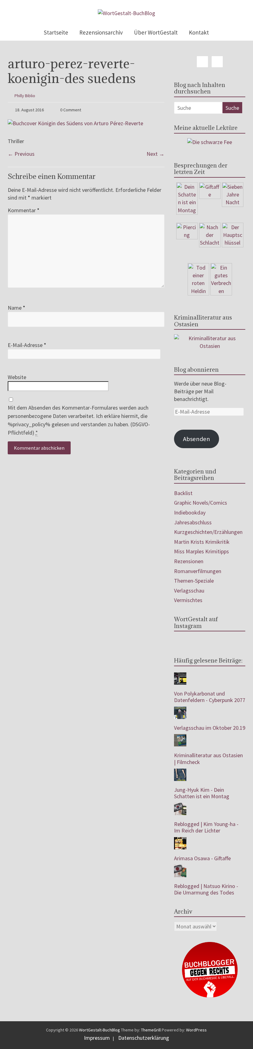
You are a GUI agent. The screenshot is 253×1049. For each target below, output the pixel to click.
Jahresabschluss (193, 522)
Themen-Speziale (194, 580)
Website (17, 377)
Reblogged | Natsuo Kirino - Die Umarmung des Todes (206, 889)
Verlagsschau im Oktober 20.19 (209, 727)
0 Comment (70, 110)
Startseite (56, 32)
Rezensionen (188, 561)
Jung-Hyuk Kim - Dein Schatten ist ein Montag (201, 793)
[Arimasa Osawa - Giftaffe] (180, 840)
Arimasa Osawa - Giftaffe (202, 858)
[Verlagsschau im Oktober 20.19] (180, 709)
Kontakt (199, 32)
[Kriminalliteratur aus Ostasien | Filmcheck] (180, 737)
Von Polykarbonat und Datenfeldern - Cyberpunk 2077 (209, 697)
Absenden (196, 439)
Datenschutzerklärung (143, 1037)
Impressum (97, 1037)
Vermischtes (188, 600)
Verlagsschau (189, 590)
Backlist (183, 493)
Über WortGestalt (156, 32)
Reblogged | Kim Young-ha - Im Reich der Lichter (206, 827)
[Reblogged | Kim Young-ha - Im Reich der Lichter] (180, 806)
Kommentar (23, 210)
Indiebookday (189, 512)
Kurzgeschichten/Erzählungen (208, 531)
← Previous (21, 153)
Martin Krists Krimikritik (202, 541)
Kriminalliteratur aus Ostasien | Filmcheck (208, 759)
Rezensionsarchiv (101, 32)
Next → (155, 153)
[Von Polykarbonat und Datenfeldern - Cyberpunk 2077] (180, 675)
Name (16, 307)
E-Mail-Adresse (27, 345)
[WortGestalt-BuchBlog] (126, 13)
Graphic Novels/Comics (200, 502)
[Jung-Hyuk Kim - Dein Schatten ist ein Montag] (180, 771)
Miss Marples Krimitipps (201, 551)
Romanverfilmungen (197, 571)
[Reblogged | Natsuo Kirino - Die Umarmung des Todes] (180, 868)
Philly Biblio (25, 95)
